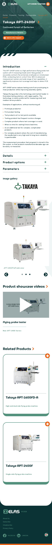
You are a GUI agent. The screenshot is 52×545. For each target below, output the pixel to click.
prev (6, 274)
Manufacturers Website (14, 33)
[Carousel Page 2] (26, 274)
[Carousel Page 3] (30, 274)
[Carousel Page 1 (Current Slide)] (22, 274)
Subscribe (6, 522)
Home (5, 15)
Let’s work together (36, 4)
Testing (21, 15)
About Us (6, 518)
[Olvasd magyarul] (46, 535)
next (46, 274)
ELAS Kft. (12, 4)
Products (13, 15)
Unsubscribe (7, 525)
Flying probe (31, 15)
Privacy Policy (8, 528)
